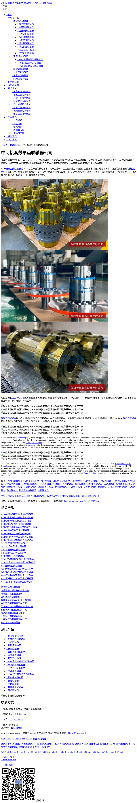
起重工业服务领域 (21, 107)
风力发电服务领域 (21, 91)
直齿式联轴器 (104, 481)
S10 (39, 752)
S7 (29, 752)
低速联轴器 (12, 681)
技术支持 (34, 747)
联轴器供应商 (92, 744)
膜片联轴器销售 (123, 744)
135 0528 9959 (16, 728)
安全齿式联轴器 (12, 484)
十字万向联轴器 (25, 34)
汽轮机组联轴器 (20, 79)
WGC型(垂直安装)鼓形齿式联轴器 (17, 578)
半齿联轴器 (45, 484)
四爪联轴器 (12, 690)
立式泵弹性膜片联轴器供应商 (15, 590)
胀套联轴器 (12, 490)
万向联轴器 (36, 496)
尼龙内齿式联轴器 (30, 484)
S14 (58, 752)
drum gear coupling (34, 442)
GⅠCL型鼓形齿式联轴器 (13, 543)
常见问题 (17, 127)
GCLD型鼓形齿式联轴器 (12, 556)
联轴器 (4, 496)
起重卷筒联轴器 (25, 31)
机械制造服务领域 (21, 111)
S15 (62, 752)
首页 (9, 14)
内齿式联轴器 (119, 481)
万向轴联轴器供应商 (44, 744)
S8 (32, 752)
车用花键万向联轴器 (10, 622)
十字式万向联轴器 (15, 665)
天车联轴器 (12, 649)
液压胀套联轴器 (62, 487)
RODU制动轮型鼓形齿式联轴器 (16, 521)
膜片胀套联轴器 (45, 487)
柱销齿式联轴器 (25, 40)
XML (8, 739)
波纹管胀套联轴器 (118, 487)
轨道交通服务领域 (21, 101)
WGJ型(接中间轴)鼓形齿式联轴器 (17, 582)
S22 (94, 752)
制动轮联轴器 (13, 671)
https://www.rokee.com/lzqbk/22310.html (81, 501)
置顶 (11, 757)
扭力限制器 (12, 82)
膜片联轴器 (13, 496)
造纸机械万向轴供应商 (11, 597)
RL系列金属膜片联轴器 (29, 63)
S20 (85, 752)
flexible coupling (22, 438)
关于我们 (11, 136)
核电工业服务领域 (21, 95)
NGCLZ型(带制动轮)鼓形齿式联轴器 (18, 562)
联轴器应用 (24, 747)
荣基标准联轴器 (20, 56)
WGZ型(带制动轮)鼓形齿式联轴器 (17, 569)
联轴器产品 (12, 18)
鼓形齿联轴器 (129, 418)
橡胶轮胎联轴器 (14, 687)
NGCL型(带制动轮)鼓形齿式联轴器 (17, 559)
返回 (4, 757)
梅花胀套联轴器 (14, 487)
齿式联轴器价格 (107, 744)
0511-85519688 (16, 719)
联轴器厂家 (78, 496)
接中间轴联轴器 (14, 677)
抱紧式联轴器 (13, 658)
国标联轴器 (29, 744)
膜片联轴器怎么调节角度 (13, 613)
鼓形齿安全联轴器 (61, 481)
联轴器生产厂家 (92, 496)
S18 (76, 752)
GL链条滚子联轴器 (27, 50)
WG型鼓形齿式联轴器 (62, 484)
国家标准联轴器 (20, 21)
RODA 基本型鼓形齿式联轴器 (15, 530)
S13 (53, 752)
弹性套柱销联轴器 (27, 490)
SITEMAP (16, 739)
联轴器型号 (6, 744)
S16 (67, 752)
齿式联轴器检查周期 (10, 587)
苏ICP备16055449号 (77, 733)
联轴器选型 (44, 747)
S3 (15, 752)
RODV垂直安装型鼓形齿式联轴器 (17, 517)
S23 (98, 752)
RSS (23, 739)
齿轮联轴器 (109, 484)
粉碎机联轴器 (13, 645)
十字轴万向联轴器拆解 (11, 616)
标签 (35, 739)
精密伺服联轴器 (20, 69)
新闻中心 (11, 117)
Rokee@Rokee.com (17, 714)
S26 (112, 752)
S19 (80, 752)
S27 (117, 752)
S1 (8, 752)
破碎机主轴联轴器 (15, 652)
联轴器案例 (12, 85)
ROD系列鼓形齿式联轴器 (30, 59)
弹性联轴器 (67, 496)
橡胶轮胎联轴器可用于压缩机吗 (16, 600)
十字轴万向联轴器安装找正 (14, 619)
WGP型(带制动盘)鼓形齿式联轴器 (17, 572)
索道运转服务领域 (21, 114)
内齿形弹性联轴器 (16, 481)
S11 (44, 752)
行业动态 (17, 124)
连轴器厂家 (18, 133)
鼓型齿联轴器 (95, 484)
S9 (36, 752)
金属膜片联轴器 (25, 27)
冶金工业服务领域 (21, 98)
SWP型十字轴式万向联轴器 (20, 661)
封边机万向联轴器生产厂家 (14, 610)
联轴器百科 (18, 130)
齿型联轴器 (46, 481)
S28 (121, 752)
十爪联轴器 (12, 642)
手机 (4, 765)
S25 (108, 752)
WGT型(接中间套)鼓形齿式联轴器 (17, 575)
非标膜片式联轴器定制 (11, 594)
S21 (89, 752)
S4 (18, 752)
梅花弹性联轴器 (25, 37)
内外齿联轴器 (78, 481)
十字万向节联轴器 (15, 668)
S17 (71, 752)
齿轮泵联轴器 (32, 481)
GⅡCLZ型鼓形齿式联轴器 (13, 553)
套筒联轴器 (43, 490)
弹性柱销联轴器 (25, 43)
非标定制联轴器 (20, 72)
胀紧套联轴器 (30, 487)
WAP (3, 752)
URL (3, 739)
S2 (11, 752)
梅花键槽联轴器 (14, 636)
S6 (25, 752)
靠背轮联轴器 (13, 655)
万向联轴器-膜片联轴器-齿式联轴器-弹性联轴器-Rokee (26, 3)
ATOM (29, 739)
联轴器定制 (17, 744)
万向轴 (45, 496)
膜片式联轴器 (55, 496)
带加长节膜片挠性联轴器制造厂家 (17, 606)
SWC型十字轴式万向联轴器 (20, 674)
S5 (22, 752)
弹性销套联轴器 (25, 47)
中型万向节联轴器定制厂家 (14, 603)
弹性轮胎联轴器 (25, 53)
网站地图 (42, 739)
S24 (103, 752)
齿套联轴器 (91, 481)
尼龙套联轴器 (89, 487)
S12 (48, 752)
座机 (10, 765)
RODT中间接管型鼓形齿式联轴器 (17, 537)
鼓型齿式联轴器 (8, 418)
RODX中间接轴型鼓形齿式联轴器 (17, 540)
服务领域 (11, 88)
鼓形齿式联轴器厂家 (64, 744)
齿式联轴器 (17, 398)
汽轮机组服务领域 (21, 104)
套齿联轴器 (103, 487)
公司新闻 (17, 120)
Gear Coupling (90, 473)
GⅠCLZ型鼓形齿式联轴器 (13, 546)
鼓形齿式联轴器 (25, 24)
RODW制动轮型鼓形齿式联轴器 (16, 524)
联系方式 (11, 140)
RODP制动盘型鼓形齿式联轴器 (16, 533)
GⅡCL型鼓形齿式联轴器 (13, 550)
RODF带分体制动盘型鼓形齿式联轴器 (19, 527)
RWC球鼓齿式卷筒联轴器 (30, 66)
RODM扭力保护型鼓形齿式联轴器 (17, 514)
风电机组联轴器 (20, 75)
